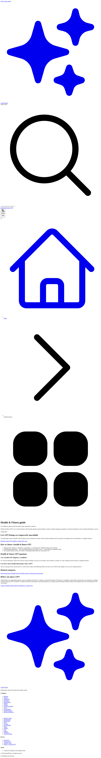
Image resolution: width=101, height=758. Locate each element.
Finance (6, 697)
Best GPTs (3, 208)
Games (5, 731)
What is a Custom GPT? (27, 585)
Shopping (6, 732)
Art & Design (7, 709)
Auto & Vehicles (8, 734)
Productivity (7, 699)
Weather (6, 728)
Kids (5, 729)
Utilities (6, 705)
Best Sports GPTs (17, 573)
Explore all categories (37, 573)
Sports (5, 726)
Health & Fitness (8, 710)
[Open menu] (1, 218)
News (5, 722)
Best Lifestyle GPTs (27, 573)
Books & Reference (9, 712)
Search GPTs (4, 104)
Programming (7, 702)
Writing (5, 703)
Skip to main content (6, 1)
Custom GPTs (9, 208)
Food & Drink (7, 725)
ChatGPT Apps (17, 585)
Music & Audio (8, 718)
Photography (7, 721)
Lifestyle (6, 724)
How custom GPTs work (21, 541)
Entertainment (7, 719)
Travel (5, 707)
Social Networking (8, 706)
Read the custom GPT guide (8, 541)
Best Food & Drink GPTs (7, 573)
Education (6, 700)
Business (6, 696)
